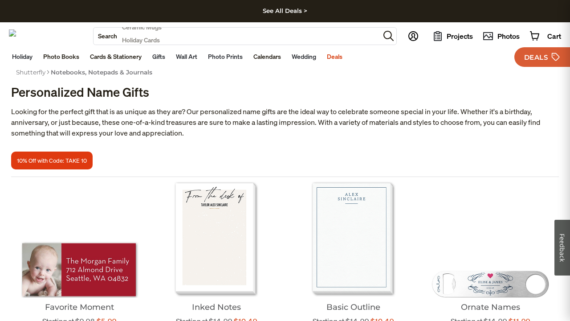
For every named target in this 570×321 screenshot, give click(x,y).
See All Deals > (285, 10)
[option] (30, 72)
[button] (388, 36)
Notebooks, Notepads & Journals (101, 72)
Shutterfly (30, 72)
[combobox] (236, 36)
